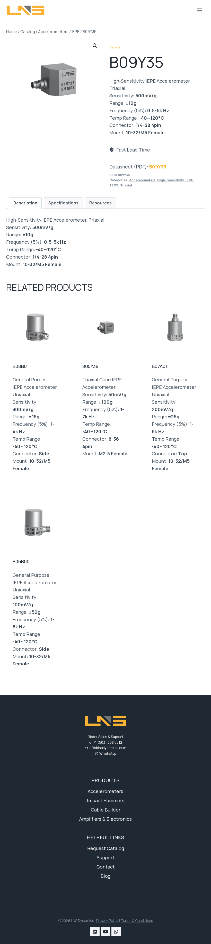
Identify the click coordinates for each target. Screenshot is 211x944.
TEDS (113, 185)
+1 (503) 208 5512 (107, 742)
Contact (105, 867)
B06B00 (21, 561)
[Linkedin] (95, 931)
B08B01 (21, 366)
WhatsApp (107, 753)
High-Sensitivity (170, 180)
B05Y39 (90, 366)
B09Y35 (157, 167)
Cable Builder (105, 810)
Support (106, 857)
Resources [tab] (100, 203)
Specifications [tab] (63, 203)
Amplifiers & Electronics (105, 819)
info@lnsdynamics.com (107, 747)
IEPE (115, 47)
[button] (95, 45)
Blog (105, 876)
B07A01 (160, 366)
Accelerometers (142, 180)
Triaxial (126, 185)
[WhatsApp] (116, 931)
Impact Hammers (105, 800)
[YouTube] (105, 931)
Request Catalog (105, 848)
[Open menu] (199, 10)
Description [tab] (25, 203)
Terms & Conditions (137, 920)
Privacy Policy (107, 920)
